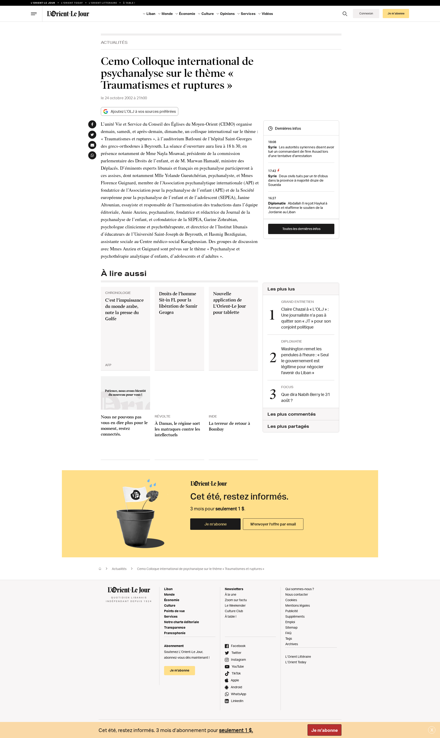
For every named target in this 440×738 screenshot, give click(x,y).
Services (171, 616)
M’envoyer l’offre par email (273, 524)
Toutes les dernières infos (301, 229)
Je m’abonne (215, 524)
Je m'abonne (324, 730)
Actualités (114, 42)
